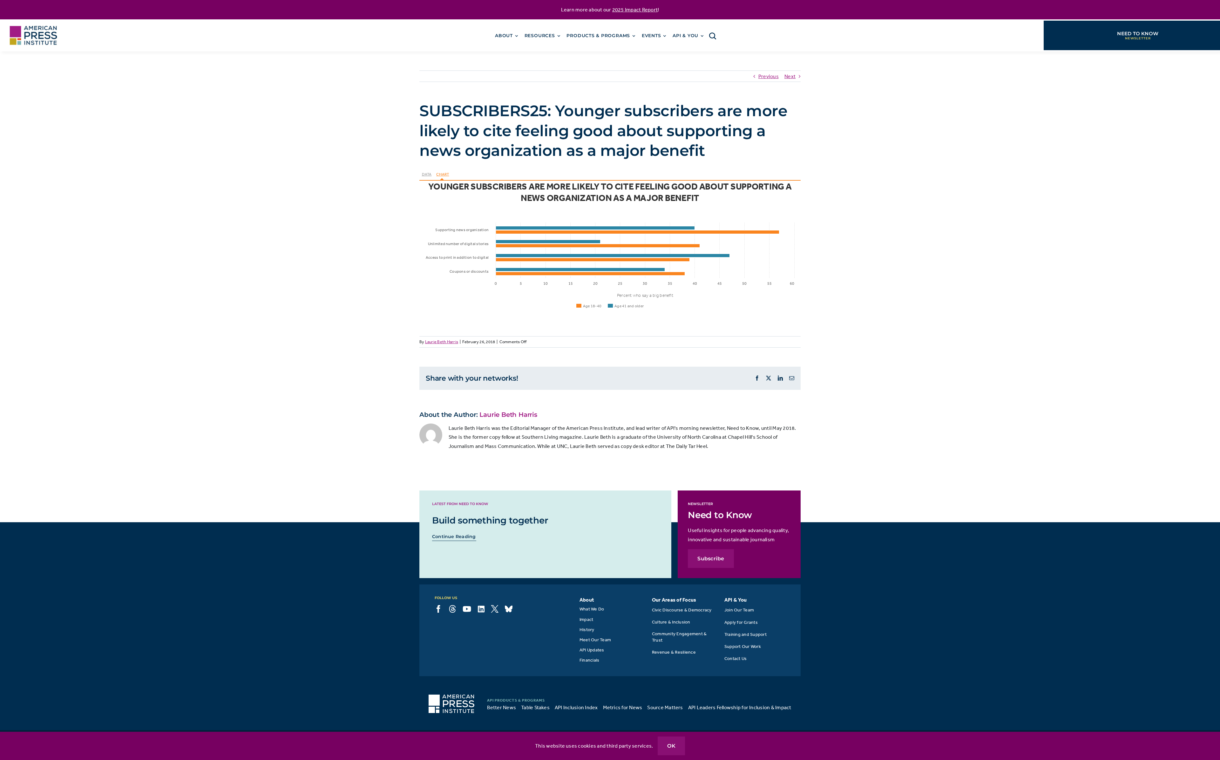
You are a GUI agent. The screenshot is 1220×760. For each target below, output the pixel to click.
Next (790, 76)
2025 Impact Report (635, 9)
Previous (768, 76)
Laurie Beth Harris (441, 341)
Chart (442, 174)
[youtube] (467, 609)
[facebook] (438, 609)
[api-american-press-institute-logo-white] (451, 697)
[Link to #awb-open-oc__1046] (713, 36)
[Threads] (452, 609)
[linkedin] (481, 609)
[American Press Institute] (33, 22)
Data (427, 174)
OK (671, 746)
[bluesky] (508, 609)
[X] (494, 609)
